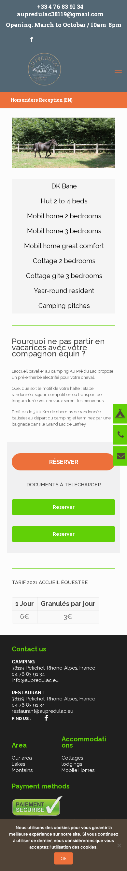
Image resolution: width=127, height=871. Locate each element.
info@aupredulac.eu (35, 680)
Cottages (72, 758)
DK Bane (64, 186)
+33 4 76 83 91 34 (60, 6)
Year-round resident (64, 291)
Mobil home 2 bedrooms (64, 216)
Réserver (63, 461)
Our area (22, 758)
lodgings (72, 764)
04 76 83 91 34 (28, 674)
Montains (22, 770)
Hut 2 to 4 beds (64, 201)
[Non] (119, 845)
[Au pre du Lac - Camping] (44, 71)
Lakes (18, 764)
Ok (63, 858)
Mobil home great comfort (64, 246)
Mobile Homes (78, 770)
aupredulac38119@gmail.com (60, 14)
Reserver (64, 507)
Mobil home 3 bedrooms (64, 231)
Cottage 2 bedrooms (64, 261)
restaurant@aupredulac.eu (42, 711)
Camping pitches (64, 306)
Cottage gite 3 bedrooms (64, 276)
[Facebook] (32, 39)
